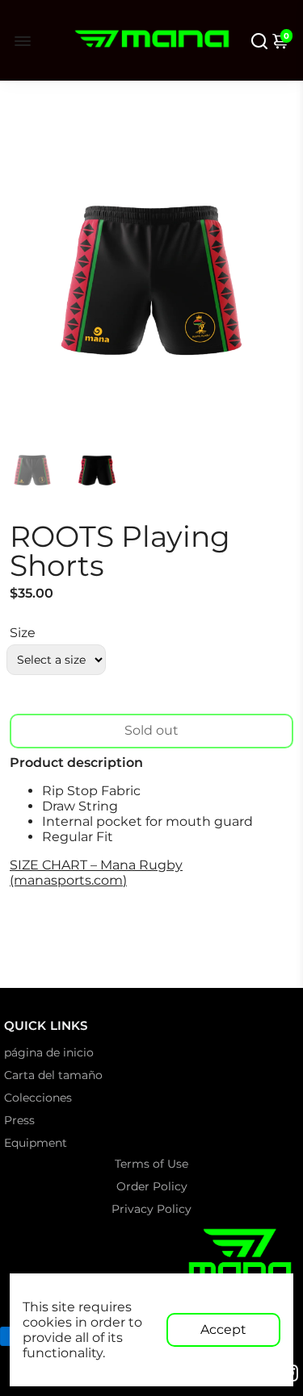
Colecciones (38, 1097)
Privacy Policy (151, 1208)
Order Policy (151, 1186)
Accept (223, 1329)
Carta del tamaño (53, 1075)
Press (19, 1120)
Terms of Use (151, 1163)
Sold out (151, 730)
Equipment (35, 1142)
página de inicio (49, 1052)
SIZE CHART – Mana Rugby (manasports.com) (96, 872)
